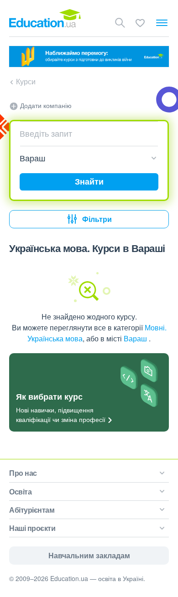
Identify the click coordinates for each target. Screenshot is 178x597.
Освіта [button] (20, 491)
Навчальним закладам (89, 555)
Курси (26, 81)
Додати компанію (45, 105)
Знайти (89, 181)
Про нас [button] (23, 473)
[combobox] (85, 134)
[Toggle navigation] (162, 23)
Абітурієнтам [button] (31, 509)
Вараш (136, 338)
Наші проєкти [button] (32, 528)
